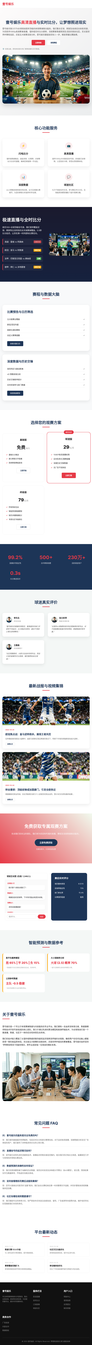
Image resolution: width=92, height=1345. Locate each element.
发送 (41, 917)
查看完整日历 (15, 344)
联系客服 (67, 1308)
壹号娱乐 (8, 4)
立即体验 (38, 43)
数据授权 (5, 1330)
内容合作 (5, 1326)
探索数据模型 (15, 393)
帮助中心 (67, 1297)
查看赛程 (54, 43)
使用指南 (67, 1300)
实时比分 (36, 1300)
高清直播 (36, 1297)
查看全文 (10, 744)
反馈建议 (67, 1304)
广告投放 (5, 1323)
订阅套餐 (36, 1304)
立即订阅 (68, 475)
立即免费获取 (46, 843)
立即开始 (23, 470)
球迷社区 (36, 1308)
